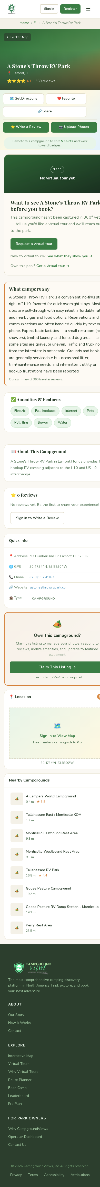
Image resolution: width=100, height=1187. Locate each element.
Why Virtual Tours (23, 1071)
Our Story (16, 1014)
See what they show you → (70, 256)
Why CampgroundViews (28, 1128)
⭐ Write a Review (26, 127)
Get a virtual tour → (53, 265)
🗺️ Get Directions (23, 98)
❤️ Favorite (66, 98)
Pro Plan (15, 1103)
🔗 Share (45, 111)
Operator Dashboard (25, 1136)
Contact (14, 1030)
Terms (33, 1174)
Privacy (16, 1174)
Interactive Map (20, 1055)
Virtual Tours (18, 1063)
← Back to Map (17, 37)
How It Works (19, 1022)
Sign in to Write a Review (37, 517)
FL (35, 23)
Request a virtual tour (34, 243)
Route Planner (20, 1079)
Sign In (49, 8)
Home (24, 23)
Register (70, 8)
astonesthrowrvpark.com (49, 587)
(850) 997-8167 (41, 577)
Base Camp (17, 1087)
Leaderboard (18, 1095)
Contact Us (17, 1144)
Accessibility (54, 1174)
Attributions (80, 1174)
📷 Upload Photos (74, 127)
